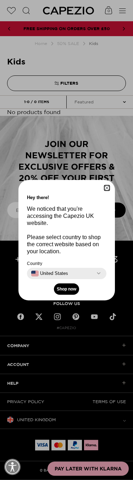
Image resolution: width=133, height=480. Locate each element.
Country (34, 263)
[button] (107, 188)
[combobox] (49, 273)
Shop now (66, 289)
